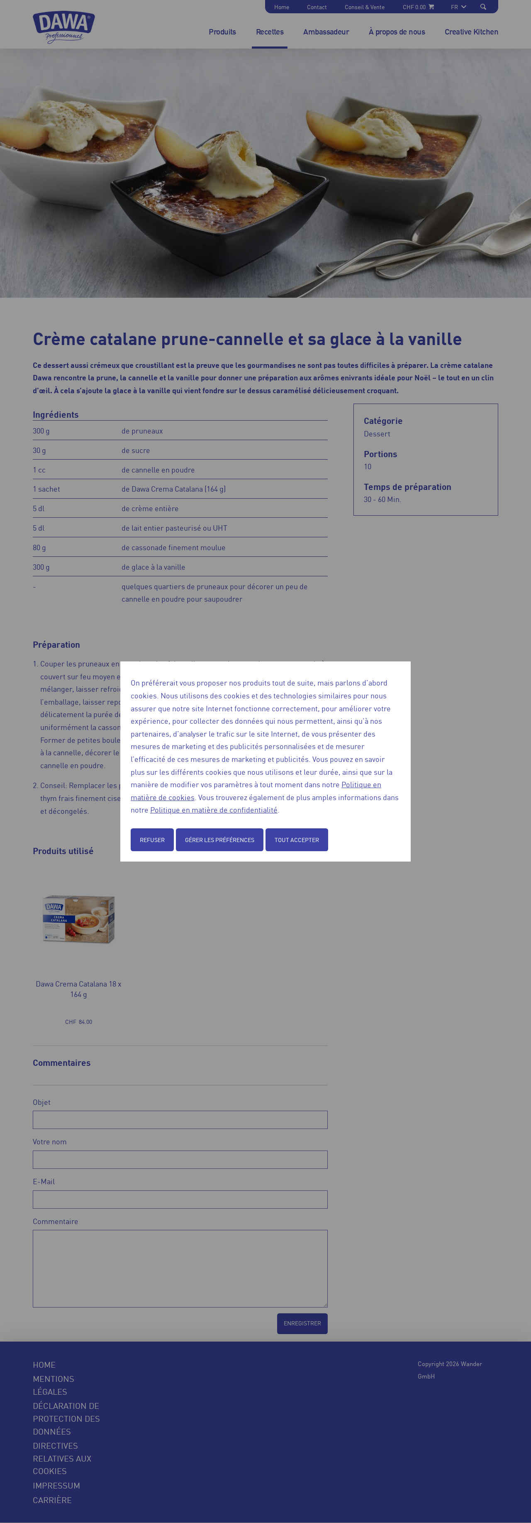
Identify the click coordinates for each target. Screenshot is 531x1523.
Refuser (152, 839)
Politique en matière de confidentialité (214, 809)
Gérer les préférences (219, 839)
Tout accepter (297, 839)
